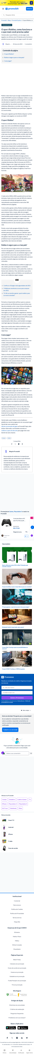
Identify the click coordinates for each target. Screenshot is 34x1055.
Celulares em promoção (17, 964)
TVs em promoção (17, 985)
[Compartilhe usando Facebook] (11, 444)
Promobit (4, 20)
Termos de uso (20, 701)
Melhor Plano (17, 936)
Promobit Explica (16, 20)
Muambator (17, 949)
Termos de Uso (17, 917)
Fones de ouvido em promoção (17, 968)
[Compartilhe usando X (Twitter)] (15, 444)
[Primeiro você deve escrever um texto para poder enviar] (31, 753)
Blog (9, 20)
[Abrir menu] (3, 9)
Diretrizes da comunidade (17, 1005)
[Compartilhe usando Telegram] (22, 444)
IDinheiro (17, 932)
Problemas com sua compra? (17, 1017)
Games (11, 511)
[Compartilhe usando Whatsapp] (18, 444)
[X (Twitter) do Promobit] (12, 1037)
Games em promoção (17, 972)
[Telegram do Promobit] (26, 1037)
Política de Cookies (17, 909)
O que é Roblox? (9, 54)
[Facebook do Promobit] (7, 1037)
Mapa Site (17, 922)
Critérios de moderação (17, 1009)
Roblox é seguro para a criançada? (14, 57)
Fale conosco (17, 905)
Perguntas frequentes (17, 1013)
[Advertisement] (17, 775)
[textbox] (17, 753)
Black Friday (17, 959)
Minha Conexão (17, 945)
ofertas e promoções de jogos (9, 426)
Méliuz (17, 941)
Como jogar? (8, 61)
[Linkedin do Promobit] (21, 1037)
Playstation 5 (18, 511)
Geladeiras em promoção (17, 976)
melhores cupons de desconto (9, 430)
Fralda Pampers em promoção (17, 980)
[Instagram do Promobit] (17, 1037)
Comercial (17, 901)
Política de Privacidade (17, 913)
